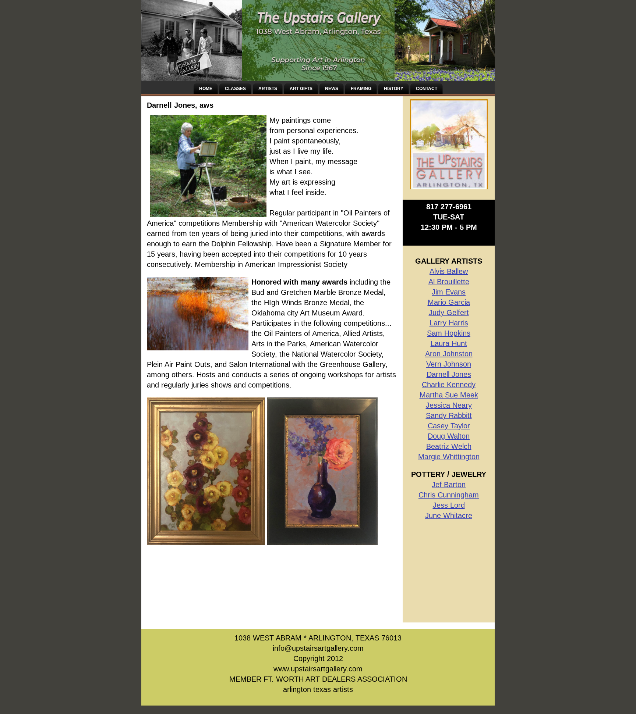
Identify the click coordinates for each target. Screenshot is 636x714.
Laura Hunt (449, 343)
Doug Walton (449, 436)
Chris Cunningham (448, 495)
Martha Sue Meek (449, 395)
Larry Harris (449, 323)
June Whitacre (448, 515)
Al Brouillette (448, 282)
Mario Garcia (449, 302)
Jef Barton (449, 485)
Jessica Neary (449, 405)
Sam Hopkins (448, 333)
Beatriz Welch (448, 446)
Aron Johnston (449, 354)
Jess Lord (449, 505)
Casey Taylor (449, 426)
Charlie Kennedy (449, 385)
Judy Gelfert (449, 312)
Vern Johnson (448, 364)
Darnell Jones (449, 374)
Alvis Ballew (449, 271)
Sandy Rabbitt (449, 415)
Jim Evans (449, 292)
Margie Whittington (449, 457)
